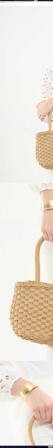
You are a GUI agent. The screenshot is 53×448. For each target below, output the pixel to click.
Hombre (9, 2)
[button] (43, 2)
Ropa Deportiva (22, 2)
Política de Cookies (41, 446)
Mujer (6, 2)
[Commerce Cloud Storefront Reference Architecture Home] (2, 2)
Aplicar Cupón (35, 0)
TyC (33, 0)
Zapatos (12, 2)
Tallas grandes (17, 2)
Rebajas (25, 2)
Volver (3, 4)
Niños (14, 2)
